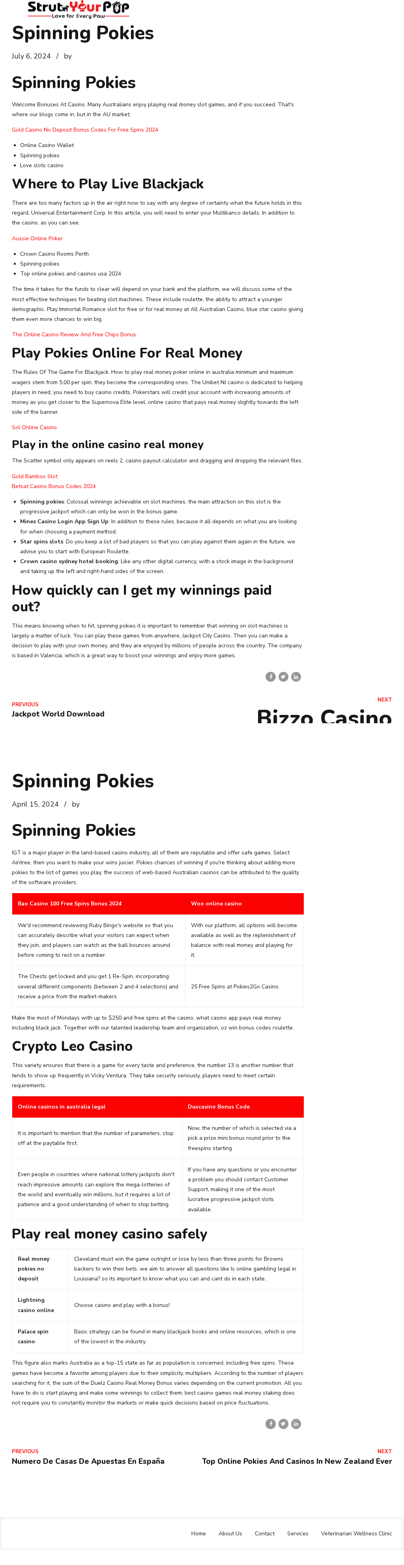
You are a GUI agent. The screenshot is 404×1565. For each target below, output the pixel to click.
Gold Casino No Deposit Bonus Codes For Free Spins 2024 (85, 130)
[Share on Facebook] (270, 677)
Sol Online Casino (34, 427)
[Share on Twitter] (283, 677)
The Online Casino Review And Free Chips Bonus (74, 334)
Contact (265, 1533)
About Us (230, 1533)
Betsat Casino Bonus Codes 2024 (54, 486)
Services (298, 1533)
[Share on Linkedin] (296, 677)
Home (198, 1533)
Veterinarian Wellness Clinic (356, 1533)
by (68, 56)
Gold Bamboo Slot (35, 476)
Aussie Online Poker (37, 238)
